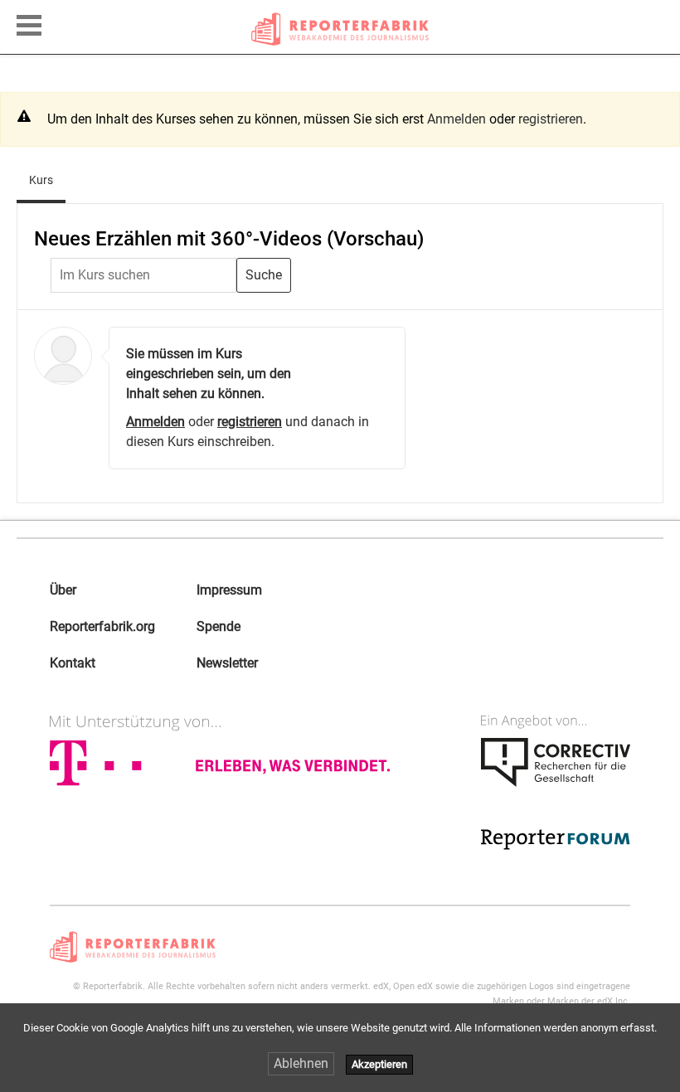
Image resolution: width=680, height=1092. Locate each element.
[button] (29, 23)
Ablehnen (301, 1063)
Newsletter (227, 663)
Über (63, 590)
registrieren (550, 119)
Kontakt (72, 663)
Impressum (229, 590)
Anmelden (456, 119)
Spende (218, 626)
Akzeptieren (379, 1064)
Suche (263, 275)
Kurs (47, 179)
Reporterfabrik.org (102, 626)
